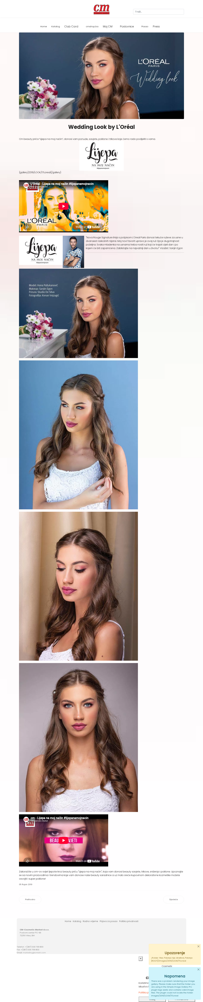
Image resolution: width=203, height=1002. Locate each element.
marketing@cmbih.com (34, 952)
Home (43, 26)
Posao (144, 26)
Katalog (55, 26)
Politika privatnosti (128, 921)
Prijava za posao (109, 921)
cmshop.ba (92, 26)
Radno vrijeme (90, 921)
